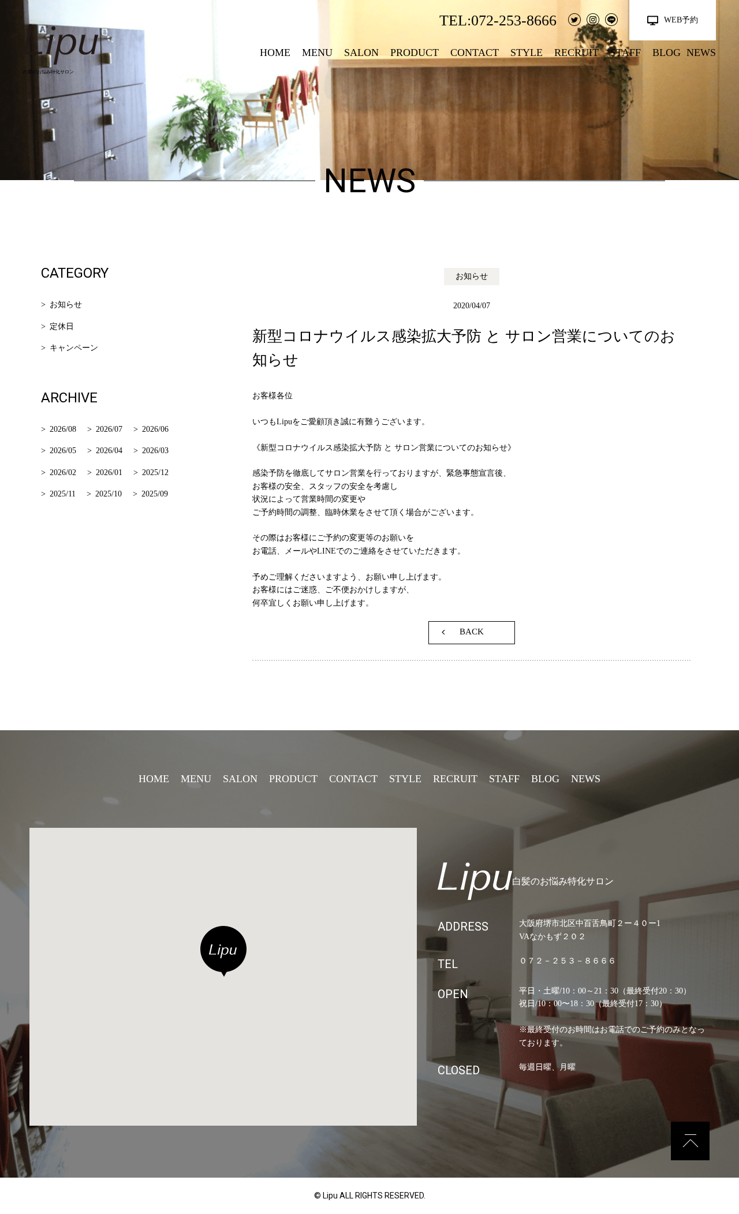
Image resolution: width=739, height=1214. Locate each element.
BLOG (666, 52)
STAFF (625, 52)
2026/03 (155, 450)
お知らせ (66, 304)
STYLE (526, 52)
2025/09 (154, 494)
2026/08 (63, 429)
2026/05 (63, 450)
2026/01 (109, 472)
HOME (275, 52)
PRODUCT (414, 52)
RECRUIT (576, 52)
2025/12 (155, 472)
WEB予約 (681, 20)
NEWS (701, 52)
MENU (317, 52)
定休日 (62, 326)
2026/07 (109, 429)
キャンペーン (74, 347)
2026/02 (63, 472)
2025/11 (63, 494)
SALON (361, 52)
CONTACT (474, 52)
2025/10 (108, 494)
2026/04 (109, 450)
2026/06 (155, 429)
